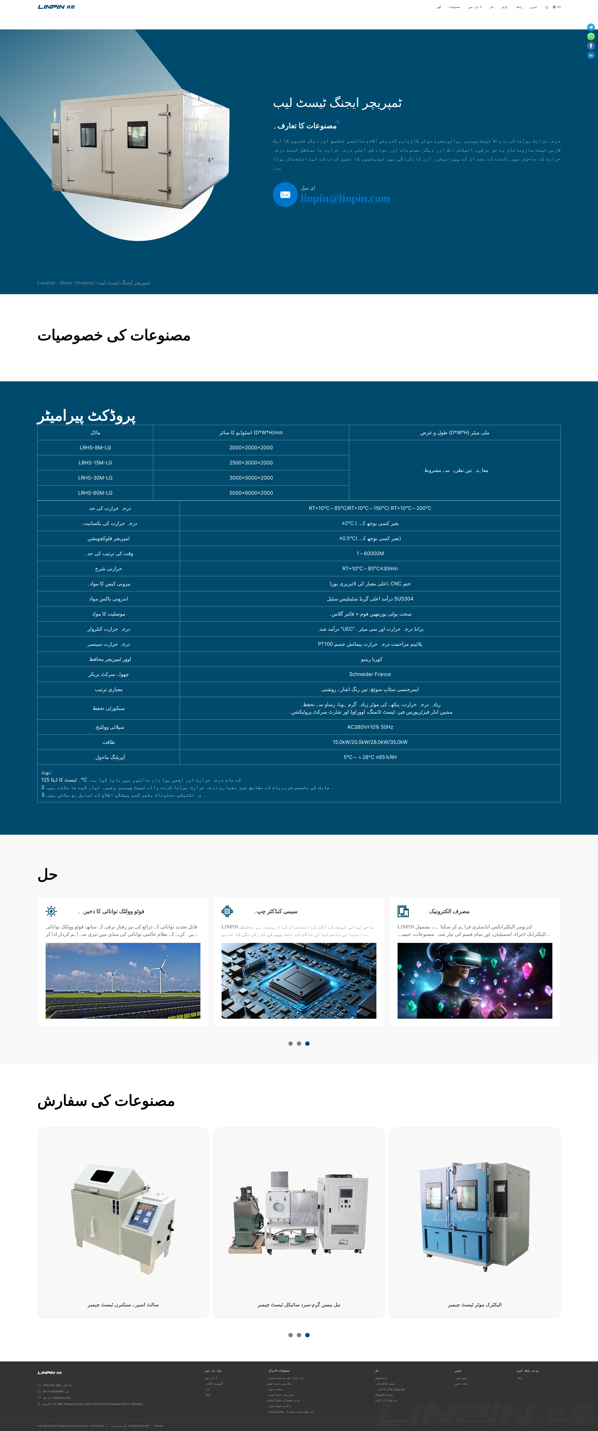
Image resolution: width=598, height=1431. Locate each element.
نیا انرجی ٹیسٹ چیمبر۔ (279, 1405)
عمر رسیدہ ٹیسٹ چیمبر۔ (280, 1394)
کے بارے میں (211, 1377)
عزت (207, 1389)
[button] (290, 1043)
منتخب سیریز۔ (274, 1389)
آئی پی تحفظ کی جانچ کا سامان (283, 1400)
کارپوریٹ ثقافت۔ (214, 1383)
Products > (87, 282)
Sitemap (159, 1425)
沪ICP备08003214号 (138, 1425)
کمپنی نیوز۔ (461, 1377)
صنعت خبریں (461, 1383)
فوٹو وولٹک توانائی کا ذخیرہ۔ (462, 911)
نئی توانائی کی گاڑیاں (278, 911)
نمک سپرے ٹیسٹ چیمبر (279, 1383)
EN (559, 7)
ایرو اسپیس (90, 911)
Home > (68, 282)
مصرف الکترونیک (384, 1394)
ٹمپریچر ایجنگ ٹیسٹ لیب (124, 282)
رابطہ (208, 1394)
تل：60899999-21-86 (55, 1391)
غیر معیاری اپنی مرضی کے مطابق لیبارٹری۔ (290, 1411)
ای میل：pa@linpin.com (56, 1397)
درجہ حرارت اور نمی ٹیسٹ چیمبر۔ (285, 1377)
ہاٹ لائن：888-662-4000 (58, 1385)
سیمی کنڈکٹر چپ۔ (385, 1383)
